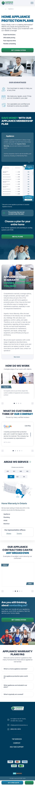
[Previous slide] (2, 591)
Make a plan (29, 199)
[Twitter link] (13, 754)
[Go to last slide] (2, 403)
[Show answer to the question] (30, 669)
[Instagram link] (21, 754)
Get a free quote (13, 782)
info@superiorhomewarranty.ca (19, 725)
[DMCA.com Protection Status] (17, 773)
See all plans (17, 236)
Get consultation (18, 50)
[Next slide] (32, 403)
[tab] (14, 403)
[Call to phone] (29, 782)
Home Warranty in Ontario (14, 503)
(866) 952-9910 (15, 729)
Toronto (19, 533)
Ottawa (8, 533)
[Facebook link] (9, 754)
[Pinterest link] (17, 754)
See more (17, 357)
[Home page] (2, 9)
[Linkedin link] (25, 754)
